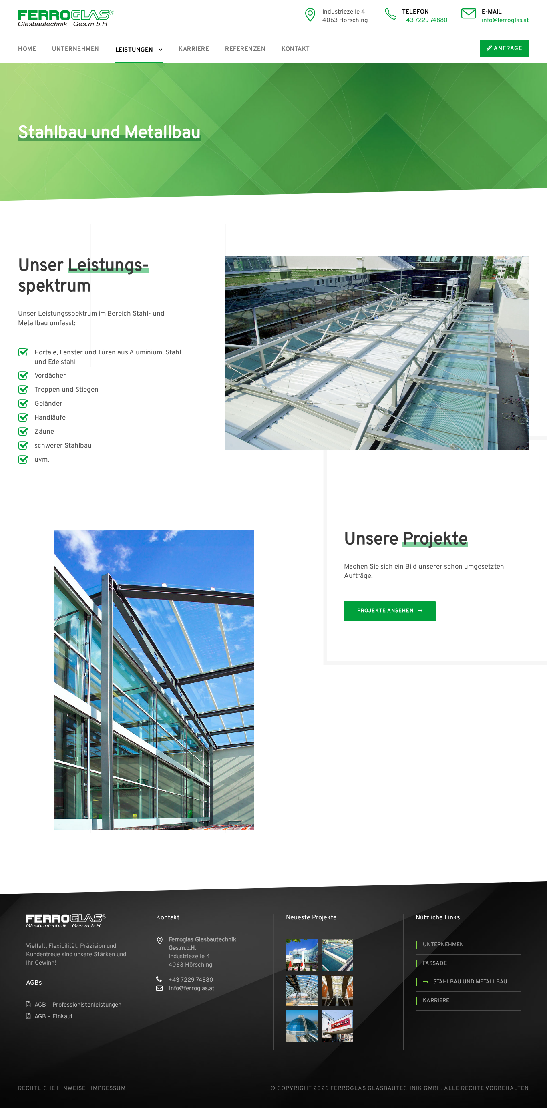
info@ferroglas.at (505, 20)
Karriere (194, 49)
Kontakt (296, 49)
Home (27, 49)
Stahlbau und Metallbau (470, 982)
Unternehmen (75, 49)
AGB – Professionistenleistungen (77, 1005)
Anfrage (507, 48)
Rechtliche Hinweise (52, 1088)
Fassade (435, 963)
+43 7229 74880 (425, 20)
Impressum (108, 1088)
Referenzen (245, 49)
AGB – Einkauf (53, 1017)
